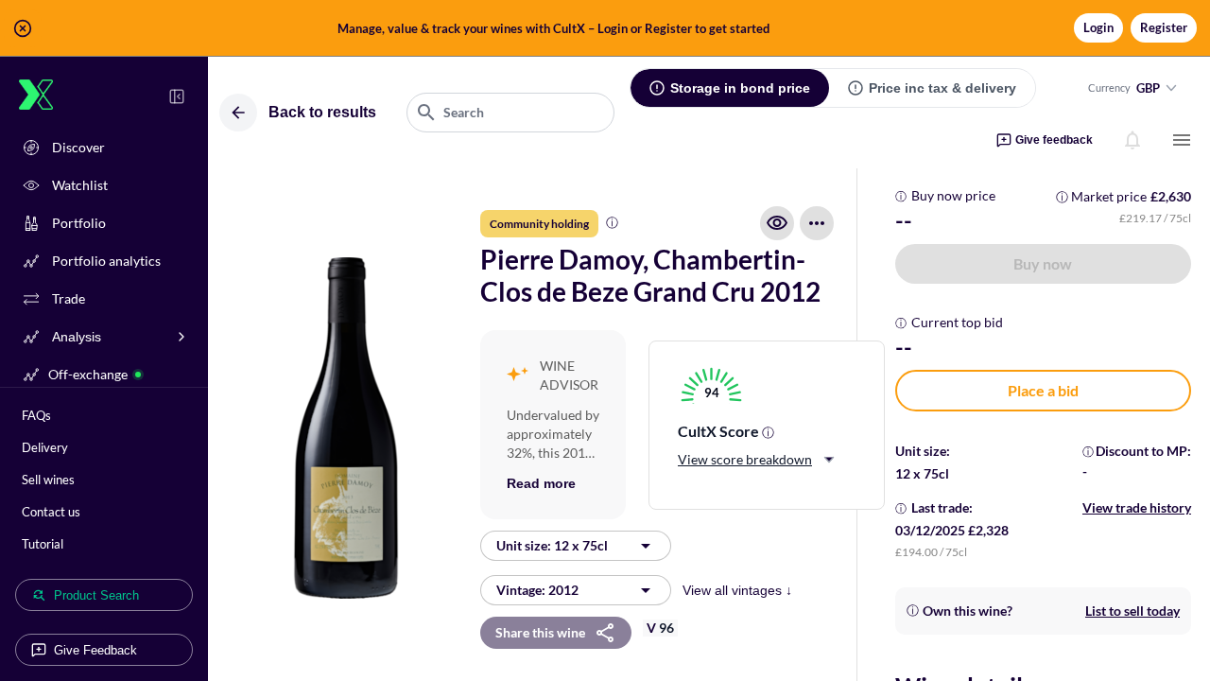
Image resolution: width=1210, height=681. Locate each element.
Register (1163, 27)
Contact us (51, 511)
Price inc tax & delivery (942, 88)
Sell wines (48, 479)
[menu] (1182, 140)
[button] (605, 28)
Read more (541, 483)
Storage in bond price (740, 88)
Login (1098, 27)
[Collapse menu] (176, 96)
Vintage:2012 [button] (537, 590)
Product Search (96, 595)
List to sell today (1132, 610)
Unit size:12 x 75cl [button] (552, 545)
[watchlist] (777, 223)
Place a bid (1043, 390)
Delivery (45, 447)
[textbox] (510, 112)
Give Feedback (95, 650)
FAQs (36, 415)
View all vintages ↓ (737, 590)
